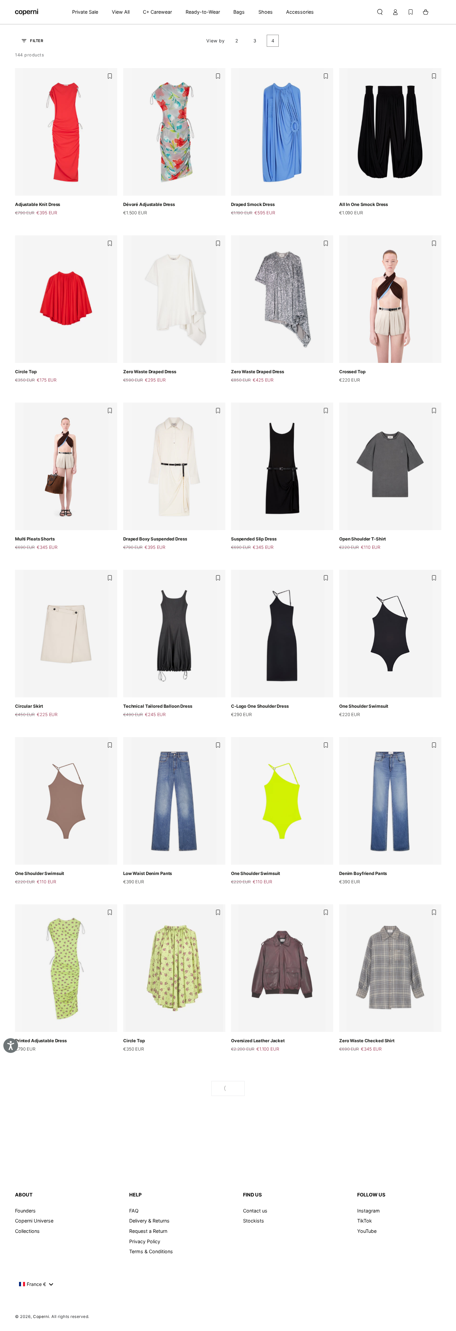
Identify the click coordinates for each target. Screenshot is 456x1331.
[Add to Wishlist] (109, 76)
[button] (380, 12)
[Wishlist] (410, 12)
